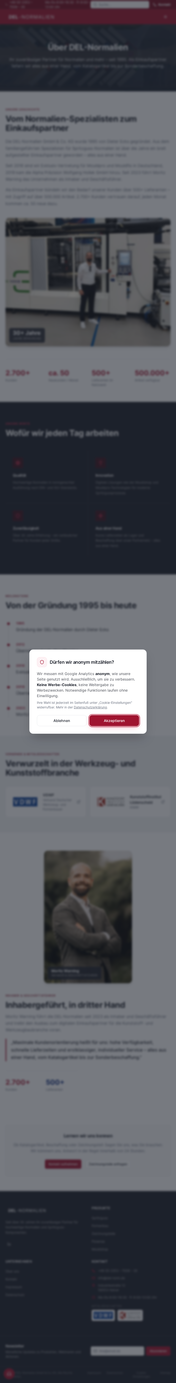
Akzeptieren (114, 720)
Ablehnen (61, 720)
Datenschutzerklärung (90, 707)
